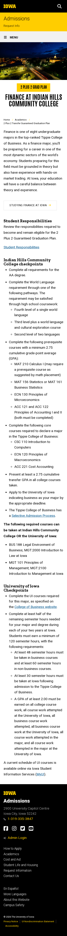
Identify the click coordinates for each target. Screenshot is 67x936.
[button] (59, 6)
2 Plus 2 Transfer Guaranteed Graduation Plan (27, 123)
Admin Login (17, 838)
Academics (21, 119)
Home (7, 119)
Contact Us (11, 876)
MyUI (40, 774)
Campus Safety (14, 905)
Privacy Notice (11, 921)
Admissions (17, 18)
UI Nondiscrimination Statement (38, 921)
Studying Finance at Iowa (28, 205)
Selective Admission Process (33, 516)
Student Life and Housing (21, 865)
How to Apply (13, 848)
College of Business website (35, 607)
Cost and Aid (12, 859)
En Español (11, 888)
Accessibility (12, 926)
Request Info (12, 26)
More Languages (15, 894)
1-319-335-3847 (20, 819)
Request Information (17, 870)
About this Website (16, 899)
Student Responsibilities (21, 247)
